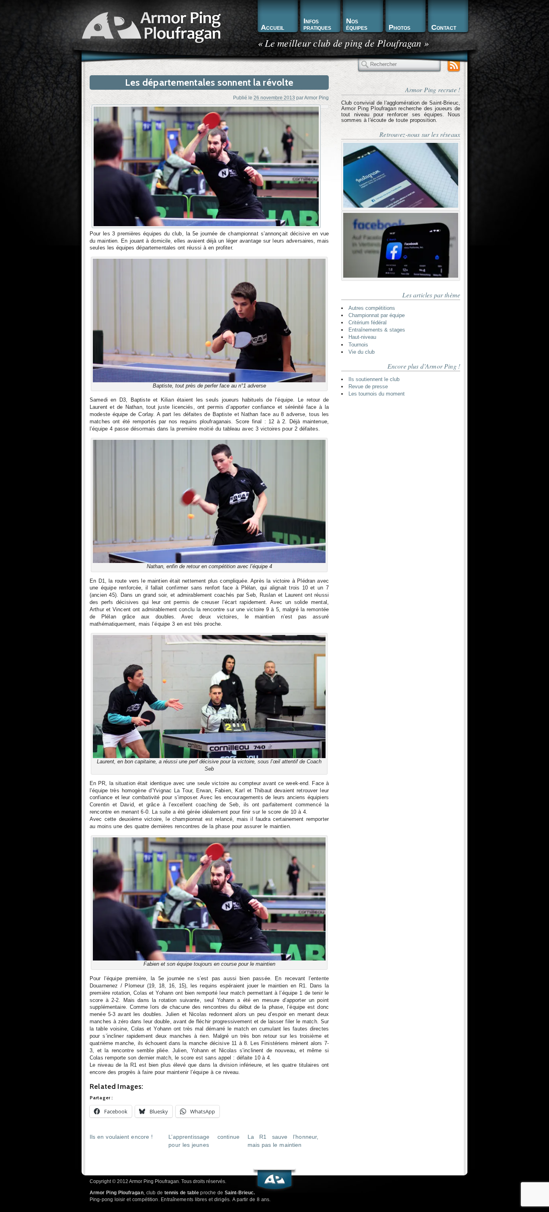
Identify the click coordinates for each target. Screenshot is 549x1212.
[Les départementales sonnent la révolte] (206, 166)
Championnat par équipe (376, 315)
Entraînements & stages (376, 330)
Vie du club (361, 352)
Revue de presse (368, 386)
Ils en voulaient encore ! (121, 1137)
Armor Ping (316, 97)
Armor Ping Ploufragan (150, 26)
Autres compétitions (371, 308)
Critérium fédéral (367, 322)
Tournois (358, 345)
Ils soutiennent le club (373, 379)
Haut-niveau (362, 337)
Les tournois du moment (376, 394)
